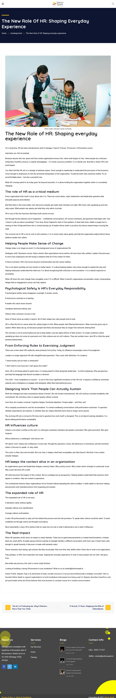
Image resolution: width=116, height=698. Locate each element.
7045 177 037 (99, 650)
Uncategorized (16, 33)
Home (4, 33)
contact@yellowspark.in (104, 656)
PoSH (33, 652)
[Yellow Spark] (58, 4)
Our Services (36, 647)
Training (34, 657)
